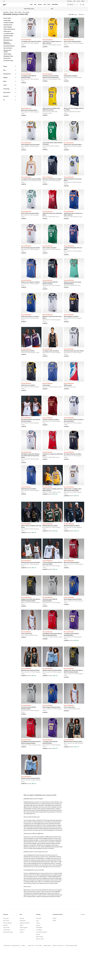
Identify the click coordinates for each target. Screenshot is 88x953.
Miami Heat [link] (6, 37)
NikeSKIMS (55, 4)
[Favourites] (80, 4)
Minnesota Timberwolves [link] (7, 43)
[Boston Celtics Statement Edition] (74, 28)
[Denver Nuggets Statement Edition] (74, 585)
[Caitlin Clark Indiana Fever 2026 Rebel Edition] (53, 199)
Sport (48, 4)
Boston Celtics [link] (7, 18)
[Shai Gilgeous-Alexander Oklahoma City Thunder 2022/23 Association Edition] (31, 440)
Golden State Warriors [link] (9, 29)
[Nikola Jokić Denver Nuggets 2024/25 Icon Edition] (74, 96)
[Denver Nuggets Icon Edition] (74, 303)
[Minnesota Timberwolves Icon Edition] (53, 165)
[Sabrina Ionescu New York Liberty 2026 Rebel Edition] (74, 268)
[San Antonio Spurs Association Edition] (74, 337)
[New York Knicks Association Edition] (31, 234)
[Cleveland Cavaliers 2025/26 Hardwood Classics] (53, 268)
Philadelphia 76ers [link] (8, 56)
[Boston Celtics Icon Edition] (53, 234)
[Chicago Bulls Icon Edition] (74, 62)
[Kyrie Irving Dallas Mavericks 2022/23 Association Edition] (74, 406)
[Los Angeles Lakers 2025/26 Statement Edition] (31, 62)
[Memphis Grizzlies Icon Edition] (74, 512)
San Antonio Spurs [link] (8, 60)
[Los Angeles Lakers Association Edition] (31, 28)
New (31, 4)
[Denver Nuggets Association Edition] (31, 131)
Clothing (11, 12)
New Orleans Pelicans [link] (9, 46)
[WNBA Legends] (74, 371)
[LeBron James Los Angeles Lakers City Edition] (31, 512)
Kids (45, 4)
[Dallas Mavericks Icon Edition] (31, 475)
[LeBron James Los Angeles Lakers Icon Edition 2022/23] (53, 475)
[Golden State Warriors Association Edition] (74, 165)
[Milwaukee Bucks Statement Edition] (31, 657)
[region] (9, 60)
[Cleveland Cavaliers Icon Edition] (53, 406)
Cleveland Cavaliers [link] (9, 22)
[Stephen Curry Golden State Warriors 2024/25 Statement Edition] (31, 585)
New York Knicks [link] (8, 48)
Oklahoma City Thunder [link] (7, 51)
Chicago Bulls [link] (7, 20)
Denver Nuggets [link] (8, 27)
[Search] (68, 4)
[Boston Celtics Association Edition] (31, 199)
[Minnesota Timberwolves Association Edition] (53, 303)
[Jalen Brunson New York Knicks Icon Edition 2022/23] (74, 199)
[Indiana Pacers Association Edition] (74, 131)
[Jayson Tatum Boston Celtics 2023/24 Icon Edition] (53, 131)
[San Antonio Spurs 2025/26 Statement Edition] (53, 585)
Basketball (5, 12)
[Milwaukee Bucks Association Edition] (31, 549)
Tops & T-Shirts (18, 12)
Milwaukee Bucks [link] (8, 40)
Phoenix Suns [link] (7, 58)
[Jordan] (4, 1)
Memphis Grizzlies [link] (8, 35)
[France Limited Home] (31, 620)
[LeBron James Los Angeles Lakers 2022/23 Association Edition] (74, 475)
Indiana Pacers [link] (7, 31)
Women (40, 4)
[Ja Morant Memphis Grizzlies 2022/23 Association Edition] (53, 549)
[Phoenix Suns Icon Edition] (31, 337)
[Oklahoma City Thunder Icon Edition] (31, 268)
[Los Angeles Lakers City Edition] (53, 337)
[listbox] (81, 14)
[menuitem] (75, 1)
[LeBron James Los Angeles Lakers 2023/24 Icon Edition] (53, 96)
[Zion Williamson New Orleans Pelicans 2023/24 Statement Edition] (53, 620)
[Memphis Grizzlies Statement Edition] (53, 657)
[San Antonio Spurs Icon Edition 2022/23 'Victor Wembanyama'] (53, 62)
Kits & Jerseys (26, 12)
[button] (9, 66)
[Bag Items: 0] (83, 4)
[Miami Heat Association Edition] (31, 96)
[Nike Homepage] (5, 5)
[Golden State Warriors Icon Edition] (31, 303)
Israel (83, 914)
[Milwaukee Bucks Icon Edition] (53, 512)
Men (35, 4)
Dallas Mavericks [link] (8, 24)
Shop (52, 8)
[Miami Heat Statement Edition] (74, 549)
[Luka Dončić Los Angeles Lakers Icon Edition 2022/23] (53, 28)
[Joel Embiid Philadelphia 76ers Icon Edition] (74, 234)
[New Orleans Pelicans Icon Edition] (74, 440)
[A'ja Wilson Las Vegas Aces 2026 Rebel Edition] (53, 440)
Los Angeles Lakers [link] (8, 33)
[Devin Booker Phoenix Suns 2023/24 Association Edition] (31, 406)
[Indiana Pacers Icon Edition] (31, 371)
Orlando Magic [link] (7, 54)
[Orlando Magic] (53, 371)
